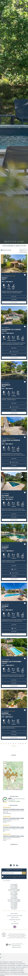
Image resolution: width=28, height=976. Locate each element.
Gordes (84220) (14, 884)
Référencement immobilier (16, 947)
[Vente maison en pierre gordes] (14, 699)
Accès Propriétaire (14, 923)
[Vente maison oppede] (14, 592)
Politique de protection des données (14, 915)
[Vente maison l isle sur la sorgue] (14, 426)
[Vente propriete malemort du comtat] (14, 315)
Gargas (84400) (14, 906)
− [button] (5, 765)
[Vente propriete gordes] (14, 533)
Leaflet (10, 789)
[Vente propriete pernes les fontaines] (14, 647)
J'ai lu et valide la (8, 876)
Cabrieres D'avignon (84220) (14, 889)
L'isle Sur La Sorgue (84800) (14, 890)
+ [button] (5, 763)
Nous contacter (14, 302)
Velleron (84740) (14, 907)
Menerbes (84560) (14, 897)
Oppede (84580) (14, 885)
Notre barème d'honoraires (14, 919)
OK (24, 873)
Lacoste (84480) (14, 903)
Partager (15, 299)
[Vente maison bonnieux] (14, 370)
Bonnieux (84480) (14, 894)
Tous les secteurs (6, 880)
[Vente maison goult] (14, 263)
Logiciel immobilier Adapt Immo (17, 943)
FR (5, 2)
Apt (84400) (14, 896)
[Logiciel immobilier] (8, 944)
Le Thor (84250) (14, 905)
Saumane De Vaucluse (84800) (14, 901)
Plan (15, 921)
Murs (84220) (14, 908)
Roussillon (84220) (14, 887)
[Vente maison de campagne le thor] (14, 481)
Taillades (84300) (14, 902)
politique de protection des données (17, 876)
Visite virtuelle (15, 351)
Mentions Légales (14, 913)
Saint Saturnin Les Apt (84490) (14, 899)
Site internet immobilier (16, 945)
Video (14, 569)
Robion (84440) (14, 892)
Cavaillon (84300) (14, 893)
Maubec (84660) (14, 888)
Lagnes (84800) (14, 898)
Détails (14, 296)
